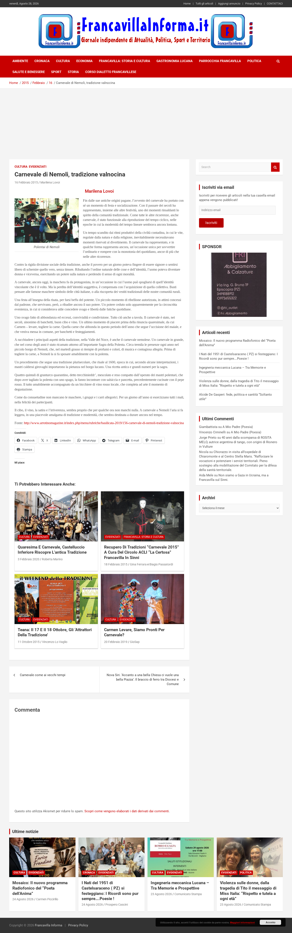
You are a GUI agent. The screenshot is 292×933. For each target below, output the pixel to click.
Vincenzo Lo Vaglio (54, 642)
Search (275, 167)
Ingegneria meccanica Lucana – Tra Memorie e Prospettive (180, 885)
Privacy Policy (253, 3)
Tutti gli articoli (204, 3)
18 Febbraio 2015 (115, 564)
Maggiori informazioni (242, 922)
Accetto (270, 922)
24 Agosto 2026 (23, 899)
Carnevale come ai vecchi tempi (42, 675)
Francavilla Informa (48, 925)
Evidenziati (37, 166)
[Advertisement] (146, 121)
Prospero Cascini (116, 904)
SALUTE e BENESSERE (28, 72)
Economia (84, 61)
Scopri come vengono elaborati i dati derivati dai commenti (126, 811)
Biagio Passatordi (161, 564)
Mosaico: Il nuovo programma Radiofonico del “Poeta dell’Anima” (40, 888)
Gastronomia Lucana (174, 61)
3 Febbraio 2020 (28, 559)
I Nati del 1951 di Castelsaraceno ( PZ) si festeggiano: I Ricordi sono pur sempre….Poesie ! (110, 890)
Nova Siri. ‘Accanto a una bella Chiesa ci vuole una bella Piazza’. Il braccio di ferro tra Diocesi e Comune (143, 679)
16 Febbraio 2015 (26, 182)
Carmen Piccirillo (47, 899)
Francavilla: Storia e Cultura (124, 61)
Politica (254, 61)
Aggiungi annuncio (229, 3)
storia (73, 72)
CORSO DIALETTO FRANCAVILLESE (110, 72)
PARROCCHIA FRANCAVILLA (220, 61)
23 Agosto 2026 (161, 894)
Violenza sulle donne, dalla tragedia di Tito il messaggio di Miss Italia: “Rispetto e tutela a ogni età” (248, 890)
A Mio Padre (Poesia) (238, 427)
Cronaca (42, 61)
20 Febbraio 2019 (115, 642)
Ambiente (20, 61)
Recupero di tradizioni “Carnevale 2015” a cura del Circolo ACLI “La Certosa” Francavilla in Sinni (141, 552)
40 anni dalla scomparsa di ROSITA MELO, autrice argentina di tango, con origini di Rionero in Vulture (238, 442)
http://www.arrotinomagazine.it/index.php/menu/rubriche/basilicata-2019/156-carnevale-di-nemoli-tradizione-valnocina (104, 423)
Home (187, 3)
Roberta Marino (52, 559)
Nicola (203, 452)
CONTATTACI (275, 3)
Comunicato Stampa (188, 894)
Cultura (63, 61)
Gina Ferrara (138, 564)
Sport (56, 72)
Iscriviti (211, 223)
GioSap (135, 642)
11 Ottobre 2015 (29, 642)
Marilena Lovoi (50, 182)
